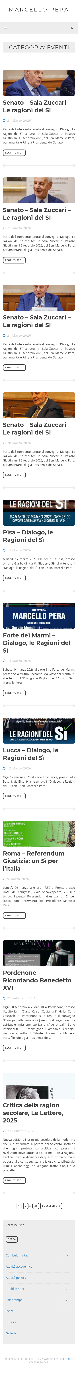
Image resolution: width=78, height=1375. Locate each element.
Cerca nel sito (15, 1225)
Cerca (12, 1239)
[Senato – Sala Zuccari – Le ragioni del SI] (39, 83)
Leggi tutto (13, 152)
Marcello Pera (39, 9)
